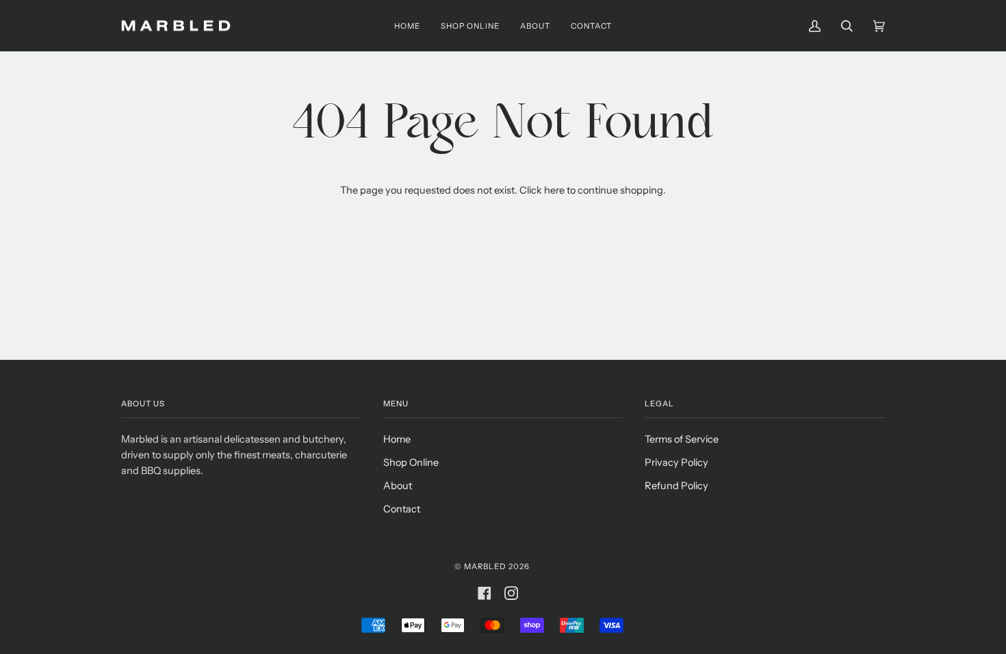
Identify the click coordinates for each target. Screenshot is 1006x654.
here (554, 190)
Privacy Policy (676, 462)
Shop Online (411, 462)
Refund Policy (676, 486)
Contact (401, 509)
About (397, 486)
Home (397, 439)
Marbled (485, 566)
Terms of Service (682, 439)
